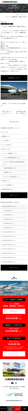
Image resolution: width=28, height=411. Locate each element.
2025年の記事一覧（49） (9, 232)
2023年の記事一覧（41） (9, 240)
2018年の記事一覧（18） (9, 261)
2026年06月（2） (9, 210)
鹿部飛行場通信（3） (8, 189)
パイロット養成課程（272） (9, 153)
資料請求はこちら (13, 77)
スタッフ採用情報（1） (8, 185)
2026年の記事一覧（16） (10, 206)
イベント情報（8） (7, 144)
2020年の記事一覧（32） (9, 253)
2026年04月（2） (9, 219)
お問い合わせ (13, 311)
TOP (17, 14)
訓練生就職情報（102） (10, 168)
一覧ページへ (13, 195)
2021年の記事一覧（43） (9, 249)
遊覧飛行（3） (6, 180)
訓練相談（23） (8, 172)
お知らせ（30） (6, 149)
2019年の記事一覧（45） (9, 257)
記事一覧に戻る (14, 121)
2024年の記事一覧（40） (9, 236)
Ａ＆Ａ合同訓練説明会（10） (12, 157)
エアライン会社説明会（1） (11, 176)
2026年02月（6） (9, 223)
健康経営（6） (6, 136)
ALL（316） (5, 132)
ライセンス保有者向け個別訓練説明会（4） (13, 162)
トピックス (23, 14)
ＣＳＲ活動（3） (6, 140)
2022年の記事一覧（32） (9, 244)
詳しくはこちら (13, 353)
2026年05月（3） (9, 214)
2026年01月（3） (9, 227)
